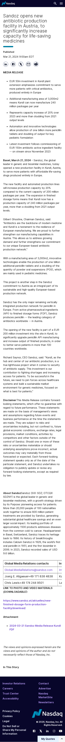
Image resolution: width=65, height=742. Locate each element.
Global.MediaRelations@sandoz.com (29, 570)
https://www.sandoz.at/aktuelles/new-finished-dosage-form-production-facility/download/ (27, 604)
